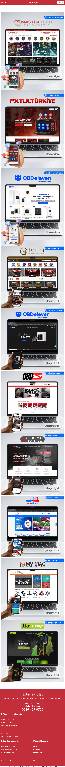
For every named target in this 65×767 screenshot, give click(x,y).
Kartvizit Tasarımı (5, 758)
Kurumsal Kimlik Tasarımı (8, 760)
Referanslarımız (37, 752)
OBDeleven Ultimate (34, 766)
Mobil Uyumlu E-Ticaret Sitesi (9, 725)
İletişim (35, 746)
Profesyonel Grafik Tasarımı (8, 752)
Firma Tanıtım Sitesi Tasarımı (9, 749)
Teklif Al (60, 2)
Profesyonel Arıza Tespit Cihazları (17, 766)
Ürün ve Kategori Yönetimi (8, 733)
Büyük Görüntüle (62, 13)
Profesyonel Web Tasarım (8, 746)
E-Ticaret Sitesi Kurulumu (8, 722)
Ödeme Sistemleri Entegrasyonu (10, 731)
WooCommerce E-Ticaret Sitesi (9, 728)
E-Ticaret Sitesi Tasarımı (7, 719)
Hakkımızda (36, 749)
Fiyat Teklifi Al (37, 755)
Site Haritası (36, 760)
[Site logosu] (32, 2)
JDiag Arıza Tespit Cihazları (50, 766)
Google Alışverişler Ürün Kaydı (9, 736)
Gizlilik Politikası (37, 758)
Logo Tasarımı (5, 755)
